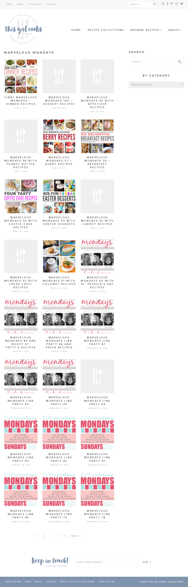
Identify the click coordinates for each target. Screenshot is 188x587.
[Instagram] (177, 4)
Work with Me (106, 582)
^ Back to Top (12, 582)
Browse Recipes (145, 30)
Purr (180, 582)
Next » (76, 536)
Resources (35, 4)
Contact (52, 4)
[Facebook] (167, 4)
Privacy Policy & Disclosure (77, 582)
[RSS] (163, 4)
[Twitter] (182, 4)
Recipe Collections (106, 30)
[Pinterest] (172, 4)
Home (9, 4)
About (21, 4)
